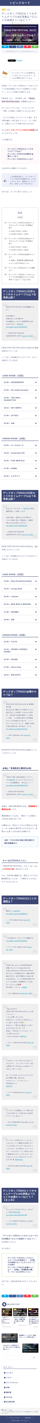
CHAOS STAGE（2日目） (20, 250)
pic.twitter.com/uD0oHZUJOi (16, 1215)
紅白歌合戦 (10, 1402)
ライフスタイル (12, 1382)
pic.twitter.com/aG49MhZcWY (17, 785)
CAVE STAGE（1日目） (19, 231)
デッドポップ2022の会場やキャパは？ (22, 256)
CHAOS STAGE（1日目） (20, 234)
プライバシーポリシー (15, 1417)
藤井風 (8, 1392)
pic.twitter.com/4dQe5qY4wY (17, 729)
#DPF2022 (19, 1159)
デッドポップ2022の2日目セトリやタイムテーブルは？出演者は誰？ (21, 241)
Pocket (19, 60)
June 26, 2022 (27, 993)
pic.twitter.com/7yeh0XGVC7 (16, 327)
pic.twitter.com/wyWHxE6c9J (16, 525)
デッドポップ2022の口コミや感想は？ (22, 269)
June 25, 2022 (27, 336)
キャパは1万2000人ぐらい (20, 263)
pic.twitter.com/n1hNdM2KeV (17, 914)
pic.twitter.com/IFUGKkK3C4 (16, 941)
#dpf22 (24, 987)
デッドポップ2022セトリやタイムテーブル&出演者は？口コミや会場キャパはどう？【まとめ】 (22, 277)
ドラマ (8, 1378)
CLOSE (20, 217)
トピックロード (20, 2)
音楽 (4, 9)
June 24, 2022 (27, 794)
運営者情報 (28, 1417)
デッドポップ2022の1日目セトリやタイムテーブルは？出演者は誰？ (21, 225)
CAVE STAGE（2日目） (19, 247)
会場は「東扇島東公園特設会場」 (23, 260)
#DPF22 (20, 324)
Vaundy (9, 1397)
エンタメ (9, 1373)
